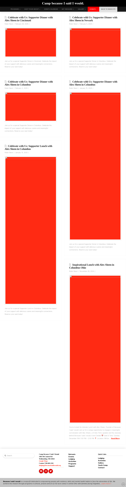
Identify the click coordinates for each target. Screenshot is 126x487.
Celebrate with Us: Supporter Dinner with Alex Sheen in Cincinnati (29, 19)
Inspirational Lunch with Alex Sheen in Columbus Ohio (91, 266)
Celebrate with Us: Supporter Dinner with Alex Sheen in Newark (93, 19)
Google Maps (43, 461)
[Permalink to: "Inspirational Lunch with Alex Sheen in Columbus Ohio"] (95, 349)
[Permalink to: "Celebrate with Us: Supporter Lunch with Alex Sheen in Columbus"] (30, 230)
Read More (115, 438)
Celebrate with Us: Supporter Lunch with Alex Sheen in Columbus (28, 147)
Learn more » (106, 484)
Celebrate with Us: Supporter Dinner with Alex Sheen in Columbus (29, 83)
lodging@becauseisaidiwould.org (50, 465)
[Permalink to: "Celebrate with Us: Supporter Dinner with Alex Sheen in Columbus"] (30, 107)
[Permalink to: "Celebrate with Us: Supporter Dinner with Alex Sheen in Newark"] (95, 42)
